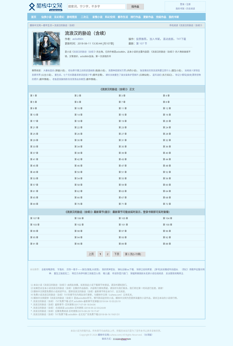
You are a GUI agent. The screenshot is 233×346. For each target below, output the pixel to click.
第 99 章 (34, 231)
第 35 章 (123, 146)
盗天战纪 (157, 74)
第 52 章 (167, 172)
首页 (33, 17)
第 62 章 (78, 191)
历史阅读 (190, 8)
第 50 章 (78, 172)
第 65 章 (34, 197)
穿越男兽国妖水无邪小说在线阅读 (146, 273)
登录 (182, 4)
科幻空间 (110, 17)
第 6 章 (77, 102)
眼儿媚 (106, 273)
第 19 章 (123, 121)
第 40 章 (167, 153)
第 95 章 (34, 237)
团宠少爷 (87, 74)
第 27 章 (123, 133)
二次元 (84, 17)
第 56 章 (167, 178)
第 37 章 (34, 153)
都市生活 (123, 17)
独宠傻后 (144, 70)
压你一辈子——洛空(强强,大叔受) (83, 269)
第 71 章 (123, 203)
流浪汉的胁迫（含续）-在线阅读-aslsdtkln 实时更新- (58, 307)
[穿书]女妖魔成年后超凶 (166, 269)
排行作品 (136, 17)
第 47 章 (123, 165)
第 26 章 (78, 133)
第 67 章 (123, 197)
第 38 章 (78, 153)
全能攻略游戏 (48, 269)
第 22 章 (78, 127)
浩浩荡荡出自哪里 (76, 79)
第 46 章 (78, 165)
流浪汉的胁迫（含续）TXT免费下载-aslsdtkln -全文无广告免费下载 (65, 314)
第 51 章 (123, 172)
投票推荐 (141, 39)
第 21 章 (34, 127)
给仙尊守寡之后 (76, 70)
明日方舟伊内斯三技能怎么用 (86, 273)
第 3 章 (122, 95)
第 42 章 (78, 159)
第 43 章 (123, 159)
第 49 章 (34, 172)
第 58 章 (78, 184)
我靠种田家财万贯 (117, 70)
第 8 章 (166, 102)
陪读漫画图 (89, 70)
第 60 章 (167, 184)
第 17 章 (34, 121)
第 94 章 (78, 237)
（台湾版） (148, 334)
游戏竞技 (72, 17)
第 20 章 (167, 121)
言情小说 (97, 17)
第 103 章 (35, 224)
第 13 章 (34, 114)
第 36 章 (167, 146)
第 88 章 (167, 243)
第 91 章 (34, 243)
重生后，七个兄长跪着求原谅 (69, 74)
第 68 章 (167, 197)
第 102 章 (79, 224)
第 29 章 (34, 140)
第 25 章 (34, 133)
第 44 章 (167, 159)
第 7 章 (122, 102)
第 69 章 (34, 203)
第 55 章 (123, 178)
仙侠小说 (46, 17)
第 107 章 (35, 218)
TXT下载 (181, 39)
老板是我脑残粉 (60, 79)
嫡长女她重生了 (113, 74)
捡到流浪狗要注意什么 (160, 70)
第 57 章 (34, 184)
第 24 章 (167, 127)
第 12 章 (167, 108)
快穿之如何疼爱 (144, 269)
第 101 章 (123, 224)
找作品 (135, 6)
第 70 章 (78, 203)
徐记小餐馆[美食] (183, 74)
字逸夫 (60, 269)
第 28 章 (167, 133)
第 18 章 (78, 121)
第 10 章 (78, 108)
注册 (188, 4)
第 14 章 (78, 114)
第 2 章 (77, 95)
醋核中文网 (35, 25)
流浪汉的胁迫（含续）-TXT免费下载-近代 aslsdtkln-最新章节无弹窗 (66, 301)
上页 (91, 254)
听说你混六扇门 (120, 273)
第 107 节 (141, 43)
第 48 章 (167, 165)
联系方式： (107, 338)
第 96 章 (167, 231)
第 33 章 (34, 146)
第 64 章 (167, 191)
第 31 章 (123, 140)
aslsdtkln (77, 39)
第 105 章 (123, 218)
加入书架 (155, 39)
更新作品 (148, 17)
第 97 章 (123, 231)
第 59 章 (123, 184)
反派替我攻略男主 (174, 273)
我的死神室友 (108, 269)
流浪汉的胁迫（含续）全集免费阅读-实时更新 (55, 311)
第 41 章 (34, 159)
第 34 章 (78, 146)
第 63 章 (123, 191)
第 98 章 (78, 231)
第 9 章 (33, 108)
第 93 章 (123, 237)
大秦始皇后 (48, 70)
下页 (116, 254)
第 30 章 (78, 140)
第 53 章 (34, 178)
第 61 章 (34, 191)
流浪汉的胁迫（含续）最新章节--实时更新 (53, 304)
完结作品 (161, 17)
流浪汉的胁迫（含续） (65, 25)
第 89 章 (123, 243)
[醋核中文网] (45, 6)
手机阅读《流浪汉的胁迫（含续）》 (186, 25)
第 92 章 (167, 237)
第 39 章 (123, 153)
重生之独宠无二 (61, 273)
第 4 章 (166, 95)
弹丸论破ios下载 (126, 269)
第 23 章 (123, 127)
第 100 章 (167, 224)
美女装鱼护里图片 (130, 74)
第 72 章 (167, 203)
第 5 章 (33, 102)
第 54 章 (78, 178)
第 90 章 (78, 243)
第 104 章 (167, 218)
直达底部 (168, 39)
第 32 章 (167, 140)
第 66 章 (78, 197)
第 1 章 (33, 95)
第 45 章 (34, 165)
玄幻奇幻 (59, 17)
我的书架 (180, 8)
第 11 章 (123, 108)
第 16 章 (167, 114)
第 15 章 (123, 114)
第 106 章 (79, 218)
